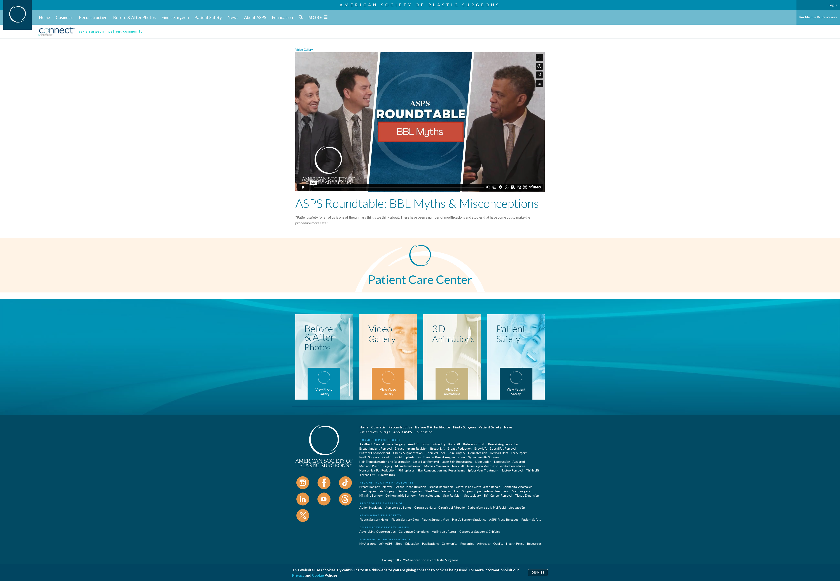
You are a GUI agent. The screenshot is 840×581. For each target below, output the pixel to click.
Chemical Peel (435, 453)
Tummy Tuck (386, 475)
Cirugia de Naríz (425, 507)
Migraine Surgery (371, 495)
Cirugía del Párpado (451, 507)
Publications (430, 543)
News (233, 17)
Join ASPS (386, 543)
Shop (399, 543)
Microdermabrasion (408, 466)
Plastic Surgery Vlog (435, 519)
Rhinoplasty (406, 470)
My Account (367, 543)
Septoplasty (472, 495)
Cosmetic (64, 17)
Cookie (318, 575)
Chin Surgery (456, 453)
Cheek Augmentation (408, 453)
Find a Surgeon (175, 17)
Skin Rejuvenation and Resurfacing (441, 470)
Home (44, 17)
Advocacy (483, 543)
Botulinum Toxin (474, 444)
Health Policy (515, 543)
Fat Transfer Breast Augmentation (441, 457)
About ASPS (255, 17)
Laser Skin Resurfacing (457, 461)
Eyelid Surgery (369, 457)
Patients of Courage (374, 432)
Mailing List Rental (444, 531)
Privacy (298, 575)
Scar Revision (452, 495)
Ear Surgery (519, 453)
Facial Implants (405, 457)
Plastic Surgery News (373, 519)
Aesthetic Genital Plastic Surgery (382, 444)
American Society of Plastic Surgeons (420, 4)
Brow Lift (480, 448)
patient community (125, 31)
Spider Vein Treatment (483, 470)
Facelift (387, 457)
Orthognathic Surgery (400, 495)
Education (412, 543)
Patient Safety (208, 17)
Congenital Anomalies (517, 487)
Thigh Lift (532, 470)
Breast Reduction (460, 448)
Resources (534, 543)
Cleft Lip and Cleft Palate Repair (478, 487)
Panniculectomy (429, 495)
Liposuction (483, 461)
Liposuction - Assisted (509, 461)
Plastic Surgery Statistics (469, 519)
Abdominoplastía (370, 507)
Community (449, 543)
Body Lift (454, 444)
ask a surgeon (91, 31)
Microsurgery (521, 491)
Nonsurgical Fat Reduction (377, 470)
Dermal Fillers (499, 453)
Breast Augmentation (503, 444)
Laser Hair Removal (426, 461)
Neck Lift (458, 466)
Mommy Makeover (436, 466)
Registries (467, 543)
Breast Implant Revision (411, 448)
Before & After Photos (134, 17)
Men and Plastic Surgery (375, 466)
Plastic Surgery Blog (405, 519)
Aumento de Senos (398, 507)
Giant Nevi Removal (438, 491)
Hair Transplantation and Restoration (384, 461)
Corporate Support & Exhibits (479, 531)
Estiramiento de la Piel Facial (487, 507)
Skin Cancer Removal (498, 495)
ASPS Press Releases (503, 519)
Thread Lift (367, 475)
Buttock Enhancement (374, 453)
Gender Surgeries (409, 491)
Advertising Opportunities (377, 531)
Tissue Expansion (527, 495)
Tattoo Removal (512, 470)
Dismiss (538, 572)
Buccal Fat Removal (503, 448)
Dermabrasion (477, 453)
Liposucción (517, 507)
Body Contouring (433, 444)
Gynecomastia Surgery (483, 457)
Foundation (282, 17)
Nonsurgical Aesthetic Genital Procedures (496, 466)
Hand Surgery (463, 491)
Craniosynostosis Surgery (377, 491)
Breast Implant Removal (375, 448)
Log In (833, 5)
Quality (498, 543)
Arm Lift (413, 444)
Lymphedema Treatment (492, 491)
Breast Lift (437, 448)
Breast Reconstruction (410, 487)
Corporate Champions (414, 531)
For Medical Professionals (818, 17)
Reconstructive (93, 17)
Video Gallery (304, 49)
